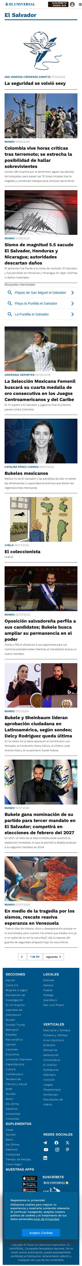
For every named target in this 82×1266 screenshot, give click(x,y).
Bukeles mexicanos (26, 473)
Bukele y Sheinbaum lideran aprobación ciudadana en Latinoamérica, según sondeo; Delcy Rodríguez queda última (38, 727)
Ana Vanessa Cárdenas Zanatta (28, 76)
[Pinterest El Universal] (67, 1150)
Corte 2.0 (12, 985)
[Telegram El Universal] (45, 1143)
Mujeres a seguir (17, 990)
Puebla (48, 990)
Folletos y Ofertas (55, 1035)
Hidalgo (48, 995)
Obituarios (50, 1050)
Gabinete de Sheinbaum (14, 1012)
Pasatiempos (52, 1089)
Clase (9, 1129)
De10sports (51, 1069)
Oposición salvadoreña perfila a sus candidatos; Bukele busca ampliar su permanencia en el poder (40, 630)
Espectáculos (15, 1064)
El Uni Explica (15, 1004)
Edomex (48, 980)
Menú (9, 1098)
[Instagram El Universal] (57, 1150)
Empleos (49, 1045)
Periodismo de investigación (15, 998)
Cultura (11, 1069)
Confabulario (14, 1074)
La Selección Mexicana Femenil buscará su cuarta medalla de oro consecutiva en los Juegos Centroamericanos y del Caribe (40, 390)
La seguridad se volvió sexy (36, 83)
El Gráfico (50, 1064)
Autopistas (13, 1113)
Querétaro (50, 1000)
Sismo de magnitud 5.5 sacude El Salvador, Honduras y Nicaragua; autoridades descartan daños (39, 254)
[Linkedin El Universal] (45, 1158)
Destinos (12, 1108)
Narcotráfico (14, 1039)
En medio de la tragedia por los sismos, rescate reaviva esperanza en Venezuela (40, 917)
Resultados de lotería (53, 1102)
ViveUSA (49, 1079)
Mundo (9, 141)
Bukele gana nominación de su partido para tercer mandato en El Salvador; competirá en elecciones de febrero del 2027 (40, 823)
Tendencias (13, 1079)
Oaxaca (48, 985)
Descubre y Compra (56, 1030)
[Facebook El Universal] (56, 1143)
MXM (9, 1088)
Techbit (11, 1093)
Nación (10, 980)
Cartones (12, 1049)
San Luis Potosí (53, 1004)
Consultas (12, 1118)
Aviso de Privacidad (46, 1219)
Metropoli (12, 1029)
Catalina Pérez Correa (22, 466)
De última (12, 1103)
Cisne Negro (14, 1164)
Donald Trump (15, 1024)
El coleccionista (22, 551)
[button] (58, 4)
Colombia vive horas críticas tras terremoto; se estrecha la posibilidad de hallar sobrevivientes (38, 157)
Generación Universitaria (51, 1057)
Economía (12, 1054)
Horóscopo (50, 1094)
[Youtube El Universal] (46, 1150)
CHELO (9, 545)
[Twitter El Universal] (67, 1143)
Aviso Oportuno (53, 1040)
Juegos (48, 1084)
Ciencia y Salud (16, 1084)
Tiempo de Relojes (18, 1159)
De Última (12, 1144)
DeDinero (49, 1074)
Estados (11, 1034)
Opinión (11, 1044)
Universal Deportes (20, 374)
